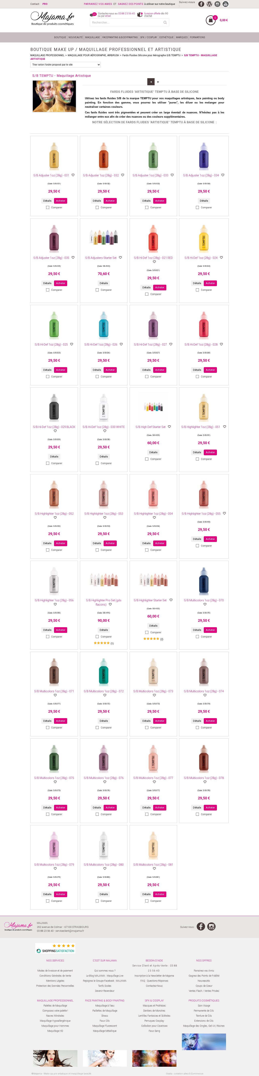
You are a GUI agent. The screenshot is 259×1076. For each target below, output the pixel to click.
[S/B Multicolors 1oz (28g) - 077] (153, 774)
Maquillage (92, 37)
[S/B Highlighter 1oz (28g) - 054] (153, 509)
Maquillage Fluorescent (104, 1025)
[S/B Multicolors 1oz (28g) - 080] (104, 860)
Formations (197, 37)
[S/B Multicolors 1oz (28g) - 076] (104, 774)
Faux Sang (154, 1031)
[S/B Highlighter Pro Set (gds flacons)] (104, 596)
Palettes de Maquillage (55, 1005)
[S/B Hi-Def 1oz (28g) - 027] (153, 340)
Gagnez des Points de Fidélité (204, 975)
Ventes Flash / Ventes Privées (204, 991)
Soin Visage (204, 1005)
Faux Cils (105, 1020)
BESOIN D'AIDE (154, 960)
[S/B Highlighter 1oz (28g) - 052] (54, 509)
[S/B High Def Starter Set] (153, 423)
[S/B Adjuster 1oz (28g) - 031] (54, 171)
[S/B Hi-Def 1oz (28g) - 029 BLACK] (54, 423)
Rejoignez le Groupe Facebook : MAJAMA (104, 980)
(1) (112, 643)
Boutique (60, 37)
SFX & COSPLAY (154, 1000)
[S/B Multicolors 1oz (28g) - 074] (204, 687)
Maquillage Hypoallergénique (55, 1020)
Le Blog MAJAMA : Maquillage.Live (104, 975)
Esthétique (166, 37)
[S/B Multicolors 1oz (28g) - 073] (153, 687)
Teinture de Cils (204, 1015)
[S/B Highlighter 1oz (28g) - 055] (204, 509)
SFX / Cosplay (148, 37)
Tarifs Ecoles (104, 985)
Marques (182, 37)
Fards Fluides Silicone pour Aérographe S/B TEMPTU (151, 55)
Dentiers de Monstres (154, 1010)
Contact (34, 4)
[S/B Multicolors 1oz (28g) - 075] (54, 774)
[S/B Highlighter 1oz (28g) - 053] (104, 509)
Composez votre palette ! (55, 1010)
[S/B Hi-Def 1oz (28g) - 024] (204, 254)
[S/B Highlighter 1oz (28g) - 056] (54, 596)
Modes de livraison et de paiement (55, 970)
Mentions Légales (55, 980)
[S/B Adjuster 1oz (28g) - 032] (104, 171)
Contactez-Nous (154, 985)
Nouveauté (76, 37)
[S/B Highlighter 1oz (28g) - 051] (204, 423)
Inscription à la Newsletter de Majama (154, 975)
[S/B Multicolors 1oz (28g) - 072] (104, 687)
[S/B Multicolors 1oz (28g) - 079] (54, 860)
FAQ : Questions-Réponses (154, 980)
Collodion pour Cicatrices (154, 1025)
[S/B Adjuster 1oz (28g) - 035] (54, 254)
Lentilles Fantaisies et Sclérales (154, 1015)
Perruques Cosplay (154, 1020)
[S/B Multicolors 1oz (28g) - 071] (54, 687)
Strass (104, 1015)
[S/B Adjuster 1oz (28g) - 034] (204, 171)
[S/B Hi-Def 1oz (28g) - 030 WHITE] (104, 423)
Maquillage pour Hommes (55, 1025)
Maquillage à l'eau (104, 1005)
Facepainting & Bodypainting (120, 37)
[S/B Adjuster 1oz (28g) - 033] (153, 171)
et (101, 4)
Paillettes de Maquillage (104, 1010)
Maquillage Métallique (104, 1031)
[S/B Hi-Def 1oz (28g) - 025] (54, 340)
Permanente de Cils (204, 1010)
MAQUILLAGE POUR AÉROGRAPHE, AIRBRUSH (93, 55)
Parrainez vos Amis (204, 970)
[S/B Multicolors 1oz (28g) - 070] (204, 596)
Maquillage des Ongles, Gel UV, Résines (204, 1025)
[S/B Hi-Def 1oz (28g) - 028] (204, 340)
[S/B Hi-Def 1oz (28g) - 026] (104, 340)
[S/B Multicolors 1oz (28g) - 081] (153, 860)
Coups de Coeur (204, 985)
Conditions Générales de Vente (55, 975)
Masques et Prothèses (154, 1005)
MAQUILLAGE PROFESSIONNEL (47, 55)
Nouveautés (204, 980)
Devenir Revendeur (104, 991)
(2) (161, 639)
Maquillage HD (55, 1031)
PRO (45, 4)
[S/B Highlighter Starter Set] (153, 596)
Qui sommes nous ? (104, 970)
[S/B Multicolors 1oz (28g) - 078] (204, 774)
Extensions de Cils (203, 1020)
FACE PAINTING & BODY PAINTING (104, 1000)
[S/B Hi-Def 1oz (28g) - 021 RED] (153, 254)
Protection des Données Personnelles (55, 985)
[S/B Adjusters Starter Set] (104, 254)
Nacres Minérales (55, 1015)
